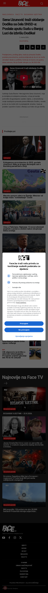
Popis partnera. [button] (21, 303)
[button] (24, 287)
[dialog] (24, 296)
